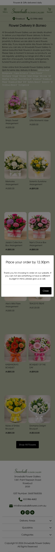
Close (46, 290)
